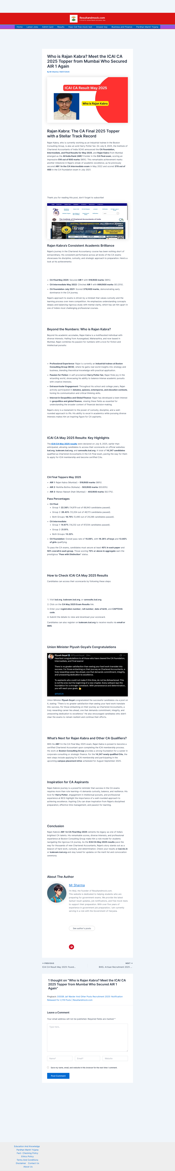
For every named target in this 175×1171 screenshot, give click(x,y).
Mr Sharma (77, 885)
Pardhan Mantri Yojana (147, 27)
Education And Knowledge (27, 1146)
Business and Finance (122, 27)
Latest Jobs (32, 27)
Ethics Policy (27, 1156)
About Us (28, 1166)
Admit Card (47, 27)
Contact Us (33, 1163)
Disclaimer (21, 1163)
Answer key (101, 27)
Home (20, 27)
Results (60, 27)
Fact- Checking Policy (27, 1153)
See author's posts (82, 928)
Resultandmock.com (92, 17)
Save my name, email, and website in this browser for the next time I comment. (84, 1067)
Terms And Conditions (27, 1160)
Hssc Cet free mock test (80, 27)
